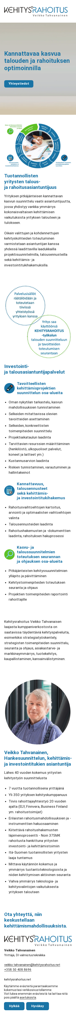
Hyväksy (37, 1006)
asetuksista (28, 997)
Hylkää (14, 1006)
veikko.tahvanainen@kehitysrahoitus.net (32, 965)
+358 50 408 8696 (17, 969)
